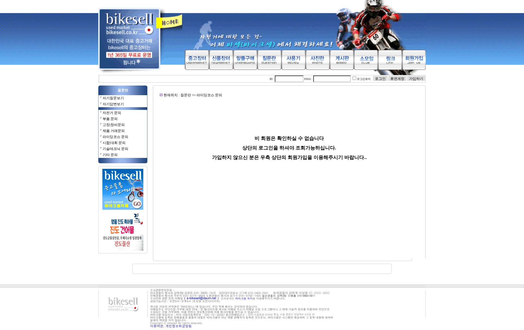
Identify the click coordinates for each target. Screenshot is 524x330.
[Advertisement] (289, 109)
